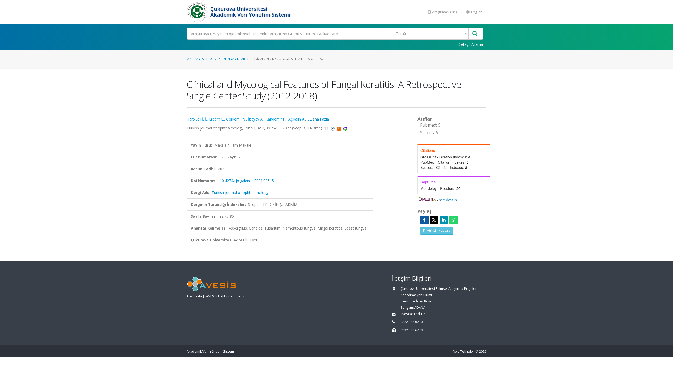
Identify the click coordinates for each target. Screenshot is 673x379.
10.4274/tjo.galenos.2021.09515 (247, 180)
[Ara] (475, 34)
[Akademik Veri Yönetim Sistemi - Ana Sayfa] (198, 12)
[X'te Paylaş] (434, 220)
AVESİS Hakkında (219, 296)
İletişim (242, 296)
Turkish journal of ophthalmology (240, 192)
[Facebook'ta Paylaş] (424, 220)
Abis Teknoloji (464, 351)
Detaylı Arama (470, 44)
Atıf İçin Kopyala (438, 230)
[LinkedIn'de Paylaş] (444, 220)
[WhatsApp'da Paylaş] (453, 220)
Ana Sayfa (195, 59)
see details (448, 199)
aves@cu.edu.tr (413, 314)
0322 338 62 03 (412, 322)
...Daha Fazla (318, 119)
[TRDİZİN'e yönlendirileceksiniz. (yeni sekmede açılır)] (326, 128)
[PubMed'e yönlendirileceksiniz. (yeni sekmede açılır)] (333, 128)
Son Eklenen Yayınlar (227, 59)
